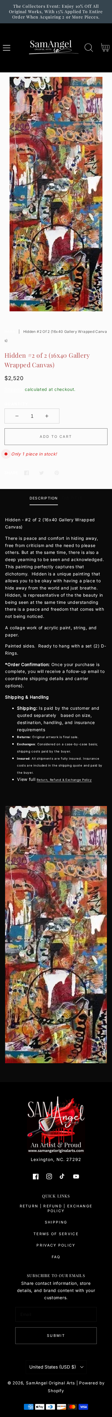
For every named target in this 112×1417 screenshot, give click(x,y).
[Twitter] (41, 472)
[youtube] (76, 1176)
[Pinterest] (57, 472)
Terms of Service (56, 1234)
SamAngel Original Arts (50, 1383)
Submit (56, 1335)
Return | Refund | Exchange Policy (56, 1208)
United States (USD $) (52, 1367)
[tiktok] (62, 1176)
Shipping (14, 389)
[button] (6, 47)
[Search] (88, 47)
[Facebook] (26, 472)
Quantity (16, 404)
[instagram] (49, 1176)
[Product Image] (56, 194)
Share (11, 472)
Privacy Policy (55, 1245)
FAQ (56, 1257)
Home (9, 331)
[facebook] (36, 1176)
